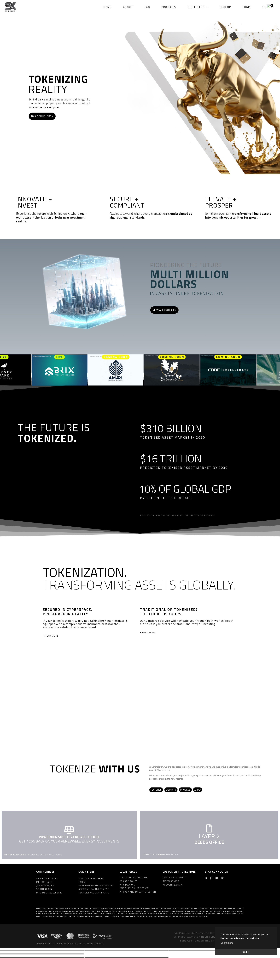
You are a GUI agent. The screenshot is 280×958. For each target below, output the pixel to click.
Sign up (225, 7)
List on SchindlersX (91, 878)
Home (108, 7)
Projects (169, 7)
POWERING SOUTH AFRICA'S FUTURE (69, 837)
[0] (269, 6)
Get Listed (196, 7)
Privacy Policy (128, 881)
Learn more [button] (227, 943)
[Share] (126, 950)
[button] (84, 635)
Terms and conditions (133, 877)
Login (247, 7)
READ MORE (51, 635)
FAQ (147, 7)
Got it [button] (246, 952)
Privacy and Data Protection (137, 891)
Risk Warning (171, 881)
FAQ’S (81, 882)
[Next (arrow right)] (126, 957)
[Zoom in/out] (42, 953)
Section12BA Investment (93, 889)
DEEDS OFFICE (209, 842)
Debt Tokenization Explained (96, 885)
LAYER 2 (209, 836)
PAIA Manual (127, 884)
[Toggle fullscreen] (211, 950)
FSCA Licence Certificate (93, 892)
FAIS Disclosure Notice (133, 888)
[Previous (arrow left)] (42, 957)
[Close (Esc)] (42, 950)
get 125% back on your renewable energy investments (69, 841)
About (128, 7)
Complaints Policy (174, 877)
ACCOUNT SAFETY (172, 884)
